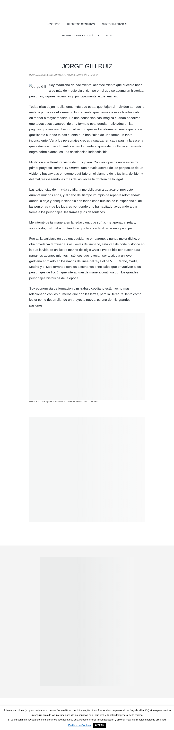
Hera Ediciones (87, 10)
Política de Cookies (79, 725)
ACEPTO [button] (99, 725)
